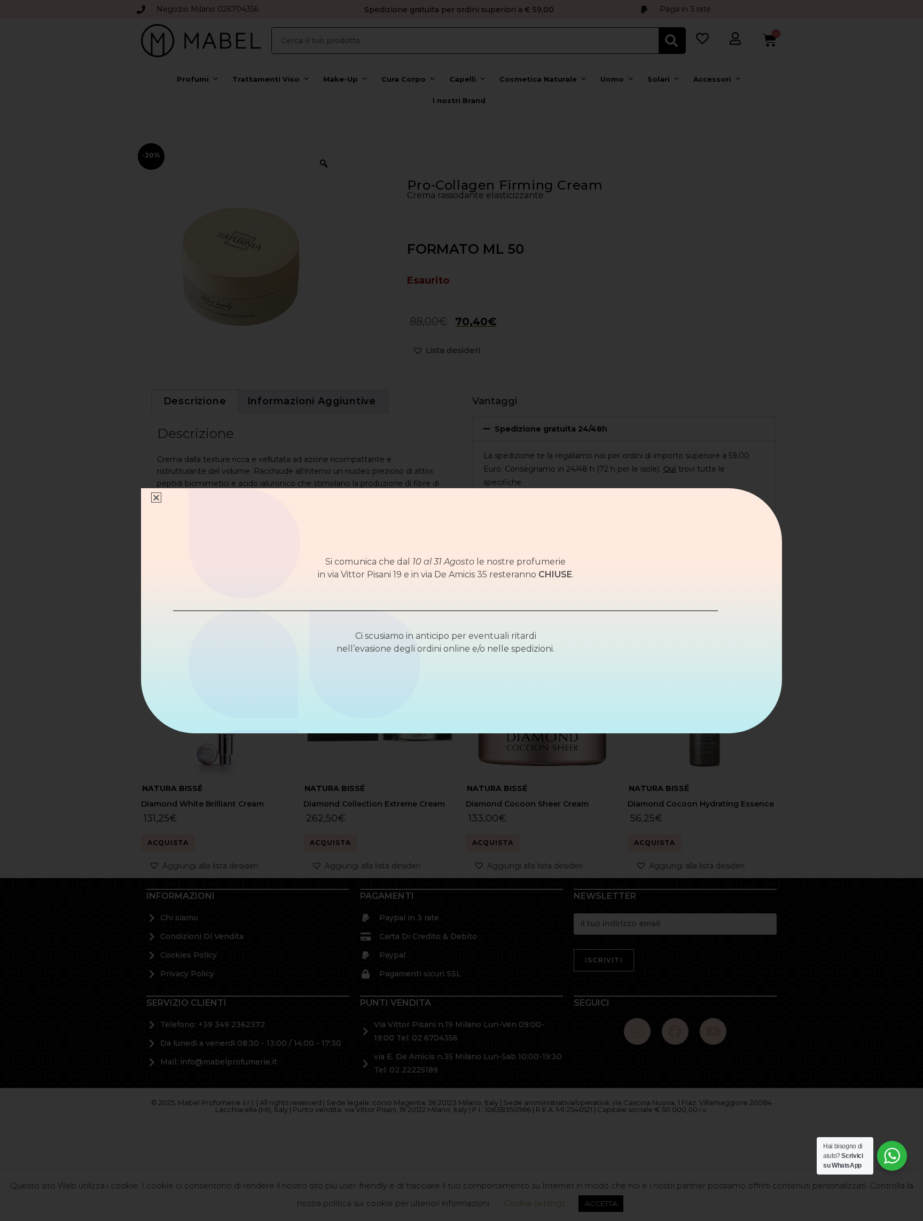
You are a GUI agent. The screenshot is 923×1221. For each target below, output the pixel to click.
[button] (156, 498)
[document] (461, 610)
